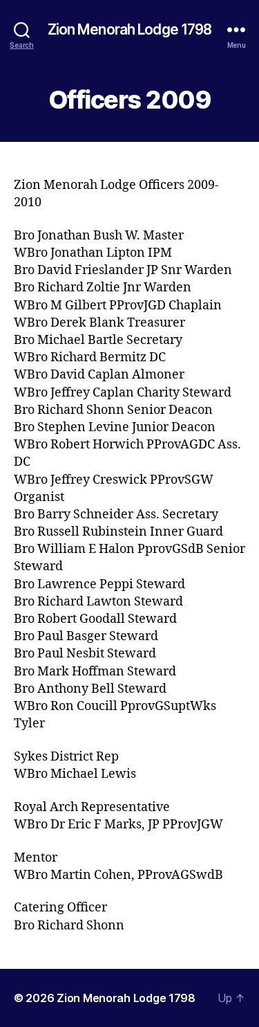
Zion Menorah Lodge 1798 (130, 29)
